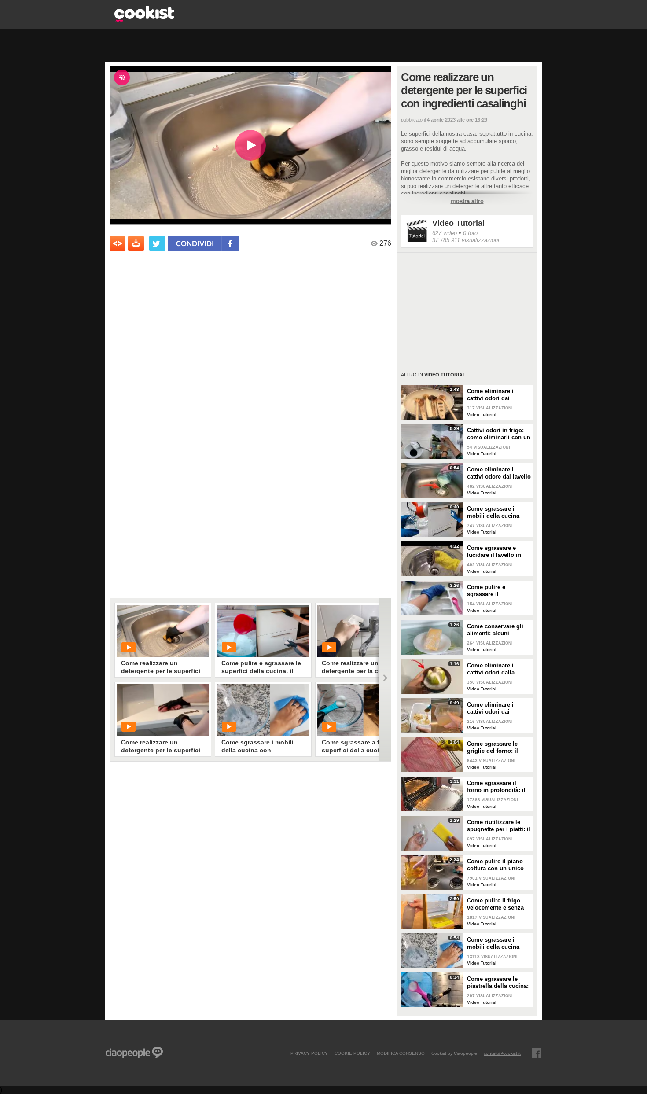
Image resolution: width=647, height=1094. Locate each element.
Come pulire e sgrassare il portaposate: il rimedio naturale (498, 591)
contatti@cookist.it (502, 1053)
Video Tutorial (458, 223)
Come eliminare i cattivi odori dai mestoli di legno (490, 395)
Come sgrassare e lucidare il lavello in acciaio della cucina (494, 552)
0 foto (470, 233)
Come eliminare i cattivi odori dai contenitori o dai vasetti (490, 708)
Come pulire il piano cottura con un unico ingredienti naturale (495, 865)
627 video (444, 233)
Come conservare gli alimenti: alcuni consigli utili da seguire (495, 630)
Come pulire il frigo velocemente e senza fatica (495, 904)
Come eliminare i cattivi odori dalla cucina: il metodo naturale (491, 669)
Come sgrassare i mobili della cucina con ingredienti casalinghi (493, 943)
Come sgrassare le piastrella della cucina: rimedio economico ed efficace (498, 983)
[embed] (117, 243)
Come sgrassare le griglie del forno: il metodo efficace (492, 747)
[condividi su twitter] (157, 243)
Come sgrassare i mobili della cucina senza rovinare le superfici (493, 512)
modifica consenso (401, 1053)
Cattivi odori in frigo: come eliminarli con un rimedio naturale (498, 434)
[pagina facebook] (536, 1053)
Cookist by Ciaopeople (454, 1053)
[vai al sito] (144, 19)
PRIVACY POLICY (309, 1053)
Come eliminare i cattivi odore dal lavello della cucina (499, 473)
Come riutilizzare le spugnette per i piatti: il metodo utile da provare (498, 826)
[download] (136, 243)
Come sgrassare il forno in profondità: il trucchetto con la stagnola (496, 787)
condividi (195, 243)
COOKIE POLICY (352, 1053)
